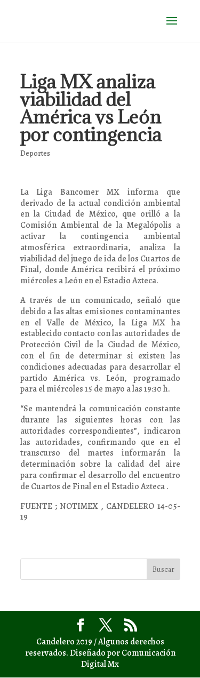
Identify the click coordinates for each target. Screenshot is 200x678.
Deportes (35, 153)
